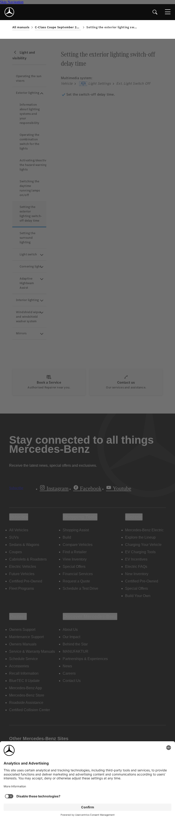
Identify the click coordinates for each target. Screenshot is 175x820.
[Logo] (9, 12)
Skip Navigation (11, 2)
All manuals (20, 27)
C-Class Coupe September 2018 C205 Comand (58, 27)
